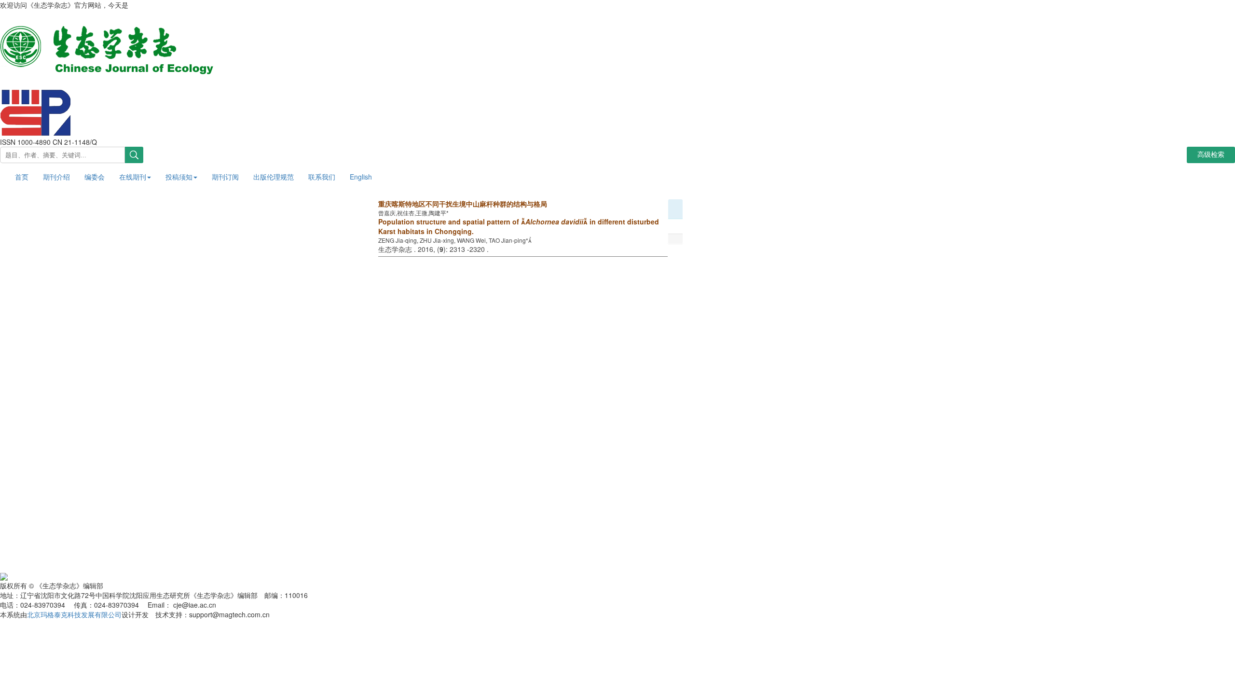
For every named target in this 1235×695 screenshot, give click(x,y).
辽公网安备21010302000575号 (55, 575)
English (361, 176)
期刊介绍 (56, 176)
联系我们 (321, 176)
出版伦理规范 (273, 176)
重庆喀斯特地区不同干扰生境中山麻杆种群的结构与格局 (462, 203)
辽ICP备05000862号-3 (145, 575)
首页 (21, 176)
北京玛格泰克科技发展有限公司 (74, 614)
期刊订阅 (225, 176)
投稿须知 (178, 176)
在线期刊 (132, 176)
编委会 (94, 176)
